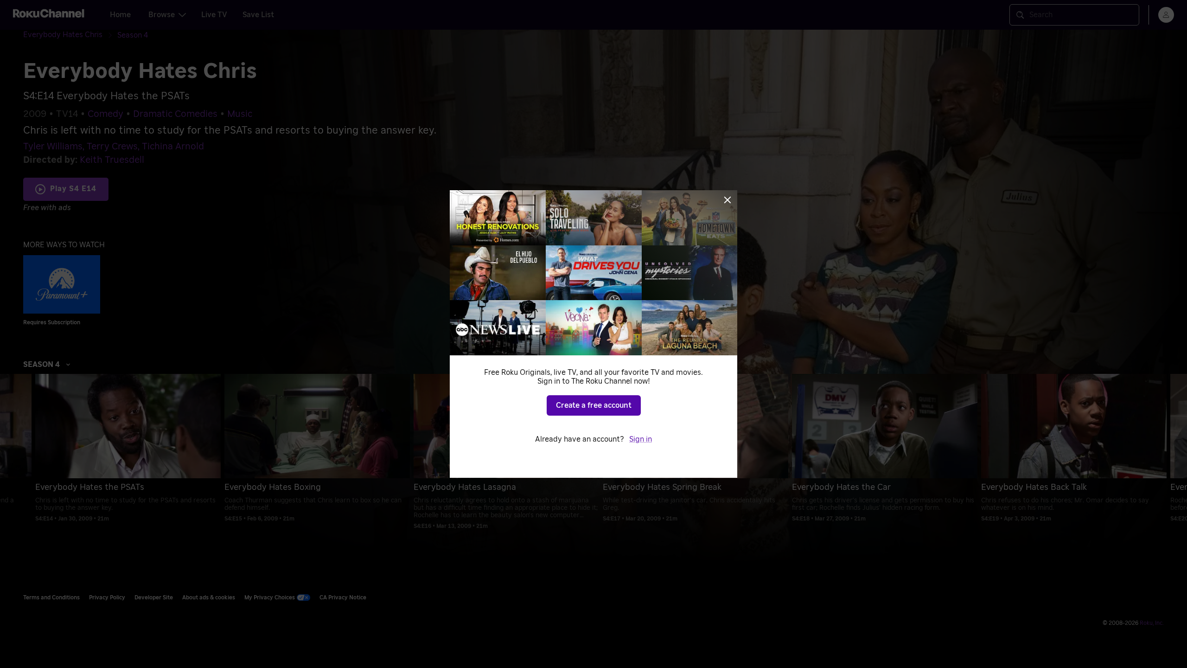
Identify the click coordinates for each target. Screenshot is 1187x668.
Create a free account (594, 405)
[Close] (727, 200)
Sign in (640, 439)
